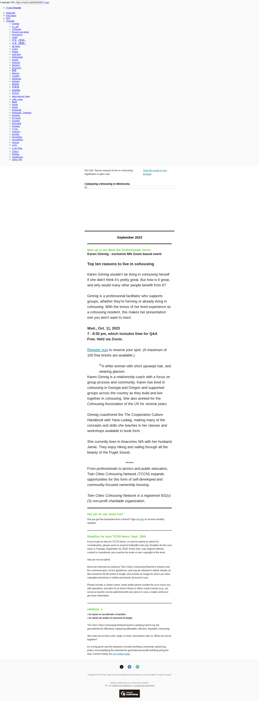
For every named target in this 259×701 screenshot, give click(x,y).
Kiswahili (16, 123)
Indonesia (16, 78)
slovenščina (17, 139)
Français (16, 62)
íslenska (15, 81)
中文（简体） (19, 40)
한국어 (15, 93)
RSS (8, 18)
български (17, 34)
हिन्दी (14, 70)
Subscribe (10, 13)
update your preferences (122, 686)
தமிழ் (14, 145)
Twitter (13, 7)
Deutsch (16, 65)
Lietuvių (16, 131)
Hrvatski (16, 46)
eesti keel (16, 54)
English (15, 23)
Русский (16, 118)
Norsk (15, 104)
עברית (15, 129)
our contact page (121, 654)
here (142, 519)
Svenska (16, 126)
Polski (15, 107)
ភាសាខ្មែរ (16, 90)
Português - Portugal (21, 112)
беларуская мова (20, 32)
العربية (15, 26)
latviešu (15, 134)
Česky (15, 49)
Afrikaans (16, 29)
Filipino (15, 154)
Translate (10, 21)
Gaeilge (15, 76)
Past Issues (11, 15)
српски (15, 142)
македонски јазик (21, 96)
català (14, 37)
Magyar (15, 73)
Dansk (15, 51)
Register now (97, 350)
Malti (14, 102)
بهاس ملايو (17, 99)
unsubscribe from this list (144, 686)
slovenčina (17, 137)
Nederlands (17, 57)
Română (16, 115)
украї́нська (17, 157)
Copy (46, 2)
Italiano (15, 84)
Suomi (15, 59)
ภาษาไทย (17, 148)
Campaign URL (7, 2)
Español (16, 120)
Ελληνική (16, 68)
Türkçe (15, 151)
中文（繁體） (19, 43)
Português (16, 110)
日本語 (15, 87)
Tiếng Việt (17, 159)
